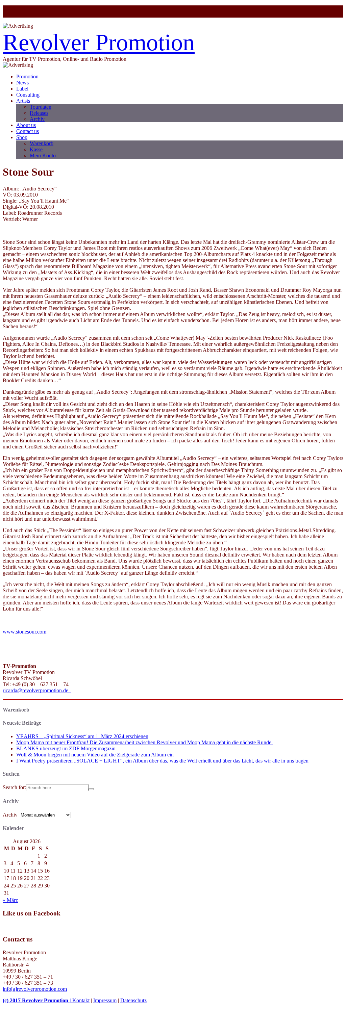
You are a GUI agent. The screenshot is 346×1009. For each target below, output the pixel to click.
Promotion (27, 76)
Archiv (37, 119)
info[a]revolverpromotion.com (35, 989)
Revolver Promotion (99, 42)
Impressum (105, 1000)
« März (10, 900)
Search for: (14, 787)
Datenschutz (133, 1000)
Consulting (28, 95)
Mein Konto (43, 155)
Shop (21, 137)
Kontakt (81, 1000)
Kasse (36, 149)
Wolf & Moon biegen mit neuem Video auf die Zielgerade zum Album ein (95, 754)
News (22, 82)
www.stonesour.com (24, 632)
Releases (39, 113)
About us (26, 125)
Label (22, 89)
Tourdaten (40, 107)
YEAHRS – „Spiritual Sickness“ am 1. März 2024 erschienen (82, 736)
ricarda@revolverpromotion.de (37, 690)
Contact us (27, 131)
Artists (23, 101)
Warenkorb (41, 143)
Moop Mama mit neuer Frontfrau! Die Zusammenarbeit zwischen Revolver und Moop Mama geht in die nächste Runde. (144, 742)
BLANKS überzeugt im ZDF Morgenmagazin (66, 748)
